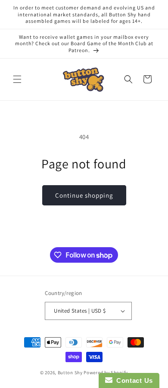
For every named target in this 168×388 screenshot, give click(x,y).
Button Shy (70, 372)
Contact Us (132, 380)
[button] (17, 79)
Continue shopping (84, 195)
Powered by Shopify (106, 372)
